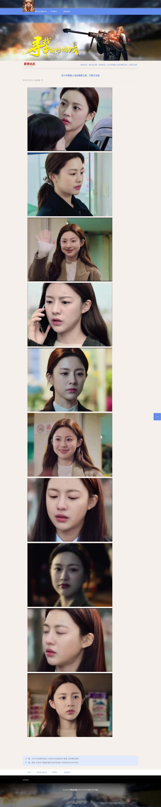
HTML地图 (94, 790)
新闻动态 (102, 65)
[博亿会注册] (29, 11)
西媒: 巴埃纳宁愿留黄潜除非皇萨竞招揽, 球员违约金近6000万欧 (55, 762)
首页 (29, 772)
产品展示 (54, 772)
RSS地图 (88, 790)
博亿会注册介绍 (42, 772)
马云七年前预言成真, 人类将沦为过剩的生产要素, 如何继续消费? (55, 759)
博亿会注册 (93, 65)
